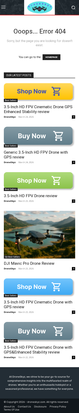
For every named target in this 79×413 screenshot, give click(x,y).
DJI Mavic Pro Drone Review (29, 263)
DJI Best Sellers (12, 257)
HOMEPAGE (51, 57)
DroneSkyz (10, 116)
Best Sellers (10, 100)
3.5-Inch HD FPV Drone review (30, 196)
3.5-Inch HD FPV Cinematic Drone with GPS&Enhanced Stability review (38, 349)
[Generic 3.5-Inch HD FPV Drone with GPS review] (39, 137)
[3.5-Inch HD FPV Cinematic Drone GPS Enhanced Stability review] (39, 92)
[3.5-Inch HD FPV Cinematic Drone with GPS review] (39, 287)
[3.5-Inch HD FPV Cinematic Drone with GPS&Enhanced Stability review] (39, 332)
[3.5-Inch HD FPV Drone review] (39, 181)
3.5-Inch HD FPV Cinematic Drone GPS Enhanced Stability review (38, 109)
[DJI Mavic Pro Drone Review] (39, 235)
